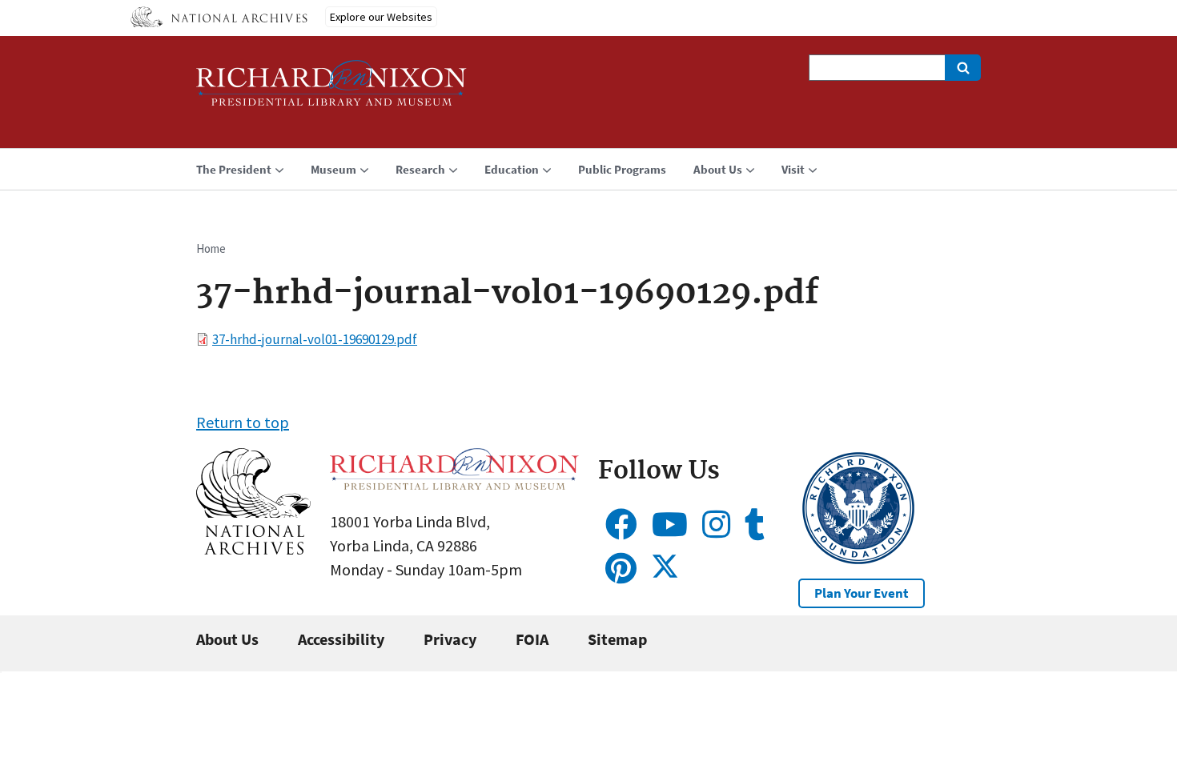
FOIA (532, 639)
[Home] (331, 90)
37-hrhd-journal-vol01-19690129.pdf (314, 339)
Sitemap (617, 639)
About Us (227, 639)
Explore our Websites (381, 17)
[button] (253, 549)
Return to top (242, 422)
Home (211, 248)
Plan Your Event (861, 593)
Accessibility (341, 639)
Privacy (450, 639)
